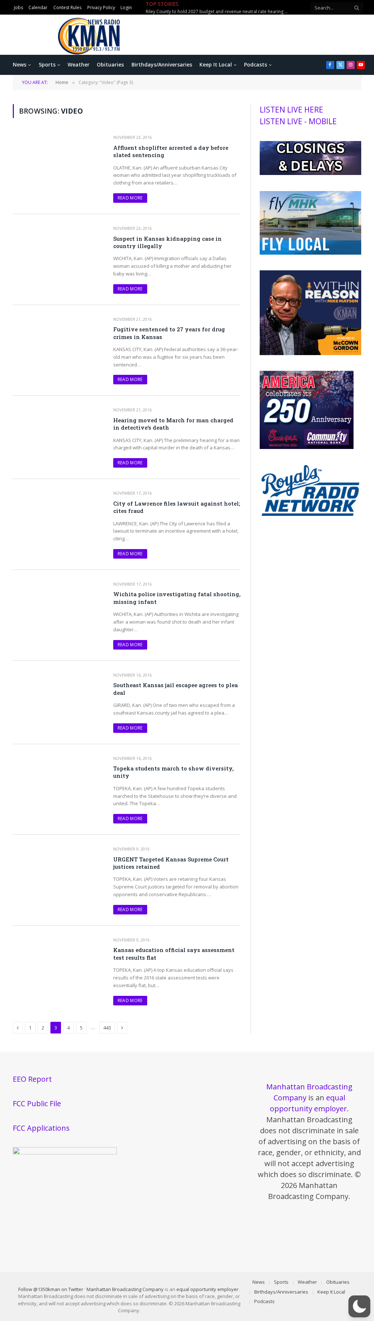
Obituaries (110, 64)
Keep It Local (215, 64)
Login (126, 7)
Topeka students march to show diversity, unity (173, 772)
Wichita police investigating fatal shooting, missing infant (177, 597)
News (19, 64)
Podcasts (255, 64)
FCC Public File (37, 1103)
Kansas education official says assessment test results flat (173, 953)
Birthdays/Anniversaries (161, 64)
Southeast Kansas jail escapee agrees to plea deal (175, 688)
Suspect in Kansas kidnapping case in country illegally (167, 242)
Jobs (18, 7)
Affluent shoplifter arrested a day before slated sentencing (170, 151)
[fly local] (310, 253)
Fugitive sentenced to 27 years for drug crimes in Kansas (169, 333)
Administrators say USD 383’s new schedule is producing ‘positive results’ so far (219, 12)
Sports (47, 64)
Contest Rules (67, 7)
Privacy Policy (101, 7)
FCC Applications (41, 1128)
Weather (78, 64)
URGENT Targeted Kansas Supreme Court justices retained (171, 863)
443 (107, 1027)
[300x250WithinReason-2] (310, 353)
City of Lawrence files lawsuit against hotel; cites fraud (176, 507)
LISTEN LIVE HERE (291, 109)
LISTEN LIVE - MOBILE (298, 121)
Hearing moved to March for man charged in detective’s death (173, 423)
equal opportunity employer (207, 1289)
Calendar (37, 7)
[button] (359, 1306)
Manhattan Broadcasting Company (125, 1289)
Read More (130, 198)
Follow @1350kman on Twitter (50, 1289)
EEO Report (32, 1079)
